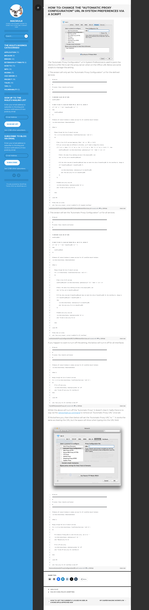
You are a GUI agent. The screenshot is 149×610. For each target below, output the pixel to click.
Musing (7, 73)
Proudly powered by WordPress (16, 184)
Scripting (70, 592)
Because (8, 56)
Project (8, 79)
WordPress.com (22, 186)
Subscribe (12, 162)
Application (10, 52)
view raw (122, 208)
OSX (58, 592)
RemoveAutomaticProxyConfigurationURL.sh (63, 568)
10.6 (51, 592)
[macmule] (16, 10)
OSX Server (9, 76)
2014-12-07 (54, 589)
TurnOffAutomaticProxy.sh (58, 406)
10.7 (55, 592)
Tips (6, 86)
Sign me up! (12, 124)
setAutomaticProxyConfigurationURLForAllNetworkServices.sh (69, 338)
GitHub (105, 208)
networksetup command (69, 413)
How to (8, 66)
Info (6, 69)
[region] (87, 142)
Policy (63, 592)
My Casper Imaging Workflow (112, 600)
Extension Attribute (14, 62)
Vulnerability (10, 90)
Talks (7, 83)
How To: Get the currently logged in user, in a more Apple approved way (68, 601)
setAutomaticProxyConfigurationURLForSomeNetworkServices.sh (70, 208)
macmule (16, 21)
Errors (7, 59)
